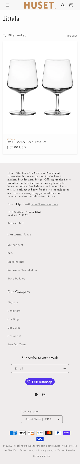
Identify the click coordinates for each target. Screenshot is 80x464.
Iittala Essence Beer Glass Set (26, 142)
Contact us (14, 336)
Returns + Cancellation (22, 270)
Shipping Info (16, 261)
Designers (13, 310)
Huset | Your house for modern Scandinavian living (40, 446)
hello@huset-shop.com (44, 204)
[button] (7, 5)
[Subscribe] (65, 368)
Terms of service (66, 450)
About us (13, 302)
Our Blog (13, 319)
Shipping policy (41, 456)
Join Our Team (17, 344)
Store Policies (16, 278)
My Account (15, 244)
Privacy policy (46, 450)
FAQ (10, 253)
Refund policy (27, 450)
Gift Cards (13, 327)
